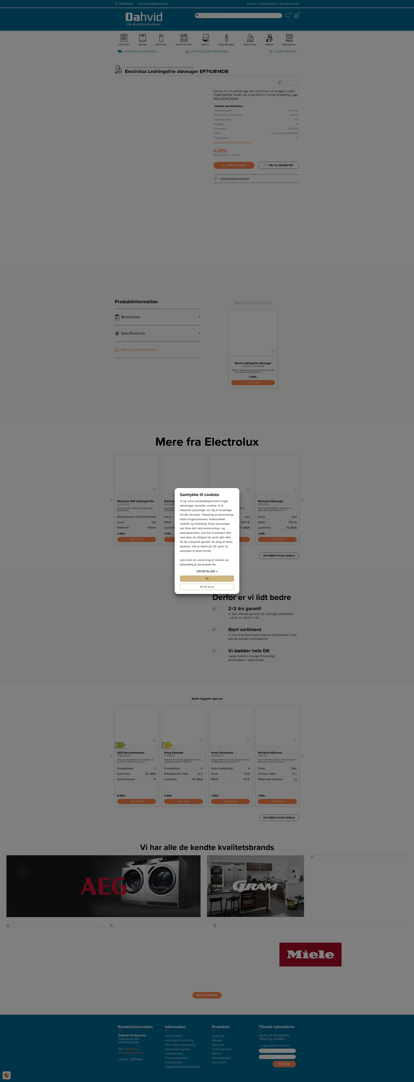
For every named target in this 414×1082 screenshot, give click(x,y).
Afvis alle (207, 586)
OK (207, 578)
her (214, 564)
